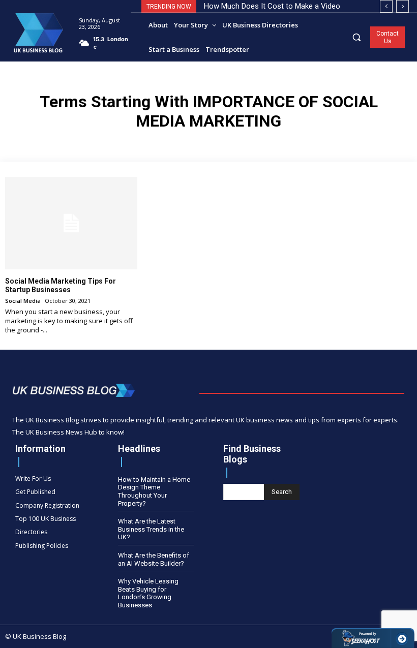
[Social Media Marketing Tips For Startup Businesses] (71, 223)
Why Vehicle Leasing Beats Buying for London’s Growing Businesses (148, 593)
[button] (357, 37)
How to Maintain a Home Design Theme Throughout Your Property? (154, 491)
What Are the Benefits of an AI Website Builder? (153, 559)
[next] (402, 6)
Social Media (23, 300)
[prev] (386, 6)
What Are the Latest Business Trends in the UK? (151, 529)
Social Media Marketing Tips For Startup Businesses (60, 285)
